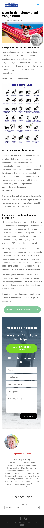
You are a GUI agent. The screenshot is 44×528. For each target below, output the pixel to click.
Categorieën (22, 504)
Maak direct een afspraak (22, 348)
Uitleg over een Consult (21, 310)
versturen (28, 416)
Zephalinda (10, 20)
